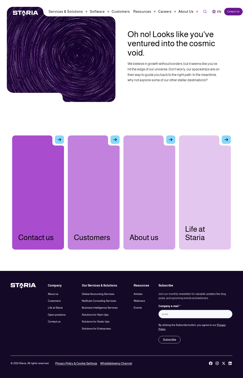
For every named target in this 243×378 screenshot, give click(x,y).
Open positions (57, 314)
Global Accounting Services (98, 293)
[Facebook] (210, 363)
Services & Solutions (66, 12)
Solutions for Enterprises (96, 328)
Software (97, 12)
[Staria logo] (23, 13)
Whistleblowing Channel (116, 363)
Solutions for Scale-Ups (96, 321)
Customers (121, 12)
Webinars (139, 300)
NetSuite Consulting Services (99, 300)
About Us (186, 12)
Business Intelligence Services (100, 307)
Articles (138, 293)
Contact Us (233, 11)
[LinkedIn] (230, 363)
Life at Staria (55, 307)
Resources (142, 12)
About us (53, 293)
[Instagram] (217, 363)
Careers (165, 12)
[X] (223, 363)
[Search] (205, 11)
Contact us (54, 321)
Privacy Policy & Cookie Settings (76, 363)
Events (138, 307)
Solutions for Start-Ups (95, 314)
